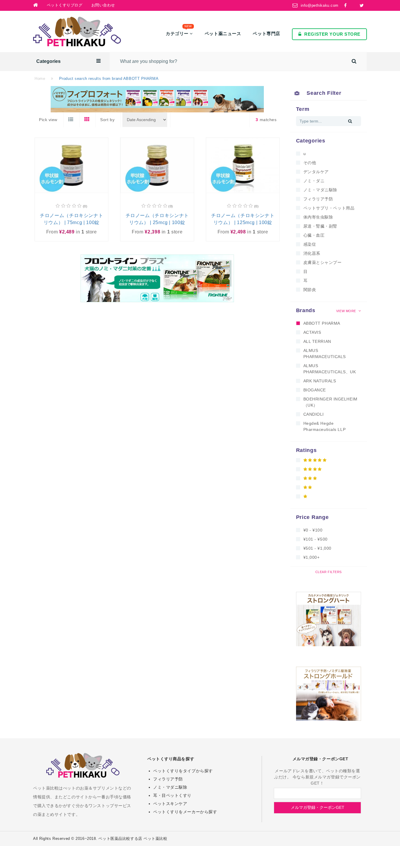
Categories (48, 61)
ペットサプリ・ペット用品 (329, 208)
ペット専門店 (266, 33)
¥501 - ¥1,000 (317, 548)
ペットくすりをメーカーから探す (185, 811)
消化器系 (311, 253)
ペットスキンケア (170, 803)
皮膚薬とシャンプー (322, 262)
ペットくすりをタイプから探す (183, 770)
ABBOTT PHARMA (321, 323)
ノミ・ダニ (314, 180)
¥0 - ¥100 (313, 530)
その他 (309, 162)
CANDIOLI (313, 414)
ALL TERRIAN (317, 341)
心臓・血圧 (314, 235)
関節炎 (309, 289)
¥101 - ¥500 (315, 539)
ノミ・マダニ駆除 (320, 190)
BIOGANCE (314, 390)
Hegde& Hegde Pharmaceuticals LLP (324, 426)
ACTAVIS (312, 332)
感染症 (309, 244)
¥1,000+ (311, 557)
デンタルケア (316, 171)
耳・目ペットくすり (172, 795)
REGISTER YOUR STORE (332, 34)
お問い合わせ (103, 5)
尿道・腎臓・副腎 (320, 226)
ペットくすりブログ (65, 5)
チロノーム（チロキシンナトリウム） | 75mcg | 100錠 (71, 219)
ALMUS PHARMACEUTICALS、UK (329, 368)
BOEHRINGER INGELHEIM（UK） (330, 402)
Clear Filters (328, 572)
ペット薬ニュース (223, 33)
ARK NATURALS (319, 381)
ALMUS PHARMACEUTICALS (324, 353)
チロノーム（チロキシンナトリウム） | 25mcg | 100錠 (157, 219)
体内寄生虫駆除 (318, 217)
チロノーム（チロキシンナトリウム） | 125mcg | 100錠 (242, 219)
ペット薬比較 (155, 838)
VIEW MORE (346, 311)
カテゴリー (179, 32)
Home (40, 78)
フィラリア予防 (318, 199)
